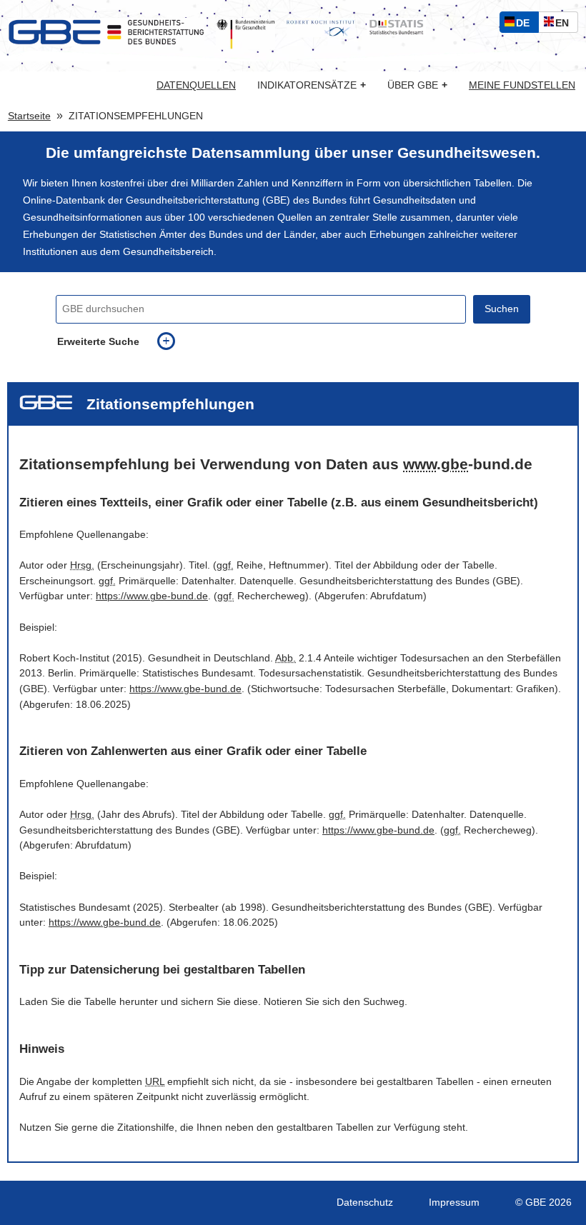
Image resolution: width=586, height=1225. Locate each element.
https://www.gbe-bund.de (152, 596)
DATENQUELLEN (196, 85)
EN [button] (565, 24)
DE (526, 24)
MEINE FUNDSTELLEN (522, 85)
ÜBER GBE (417, 85)
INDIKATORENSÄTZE (311, 85)
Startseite (29, 116)
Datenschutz (365, 1202)
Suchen (502, 309)
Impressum (454, 1202)
